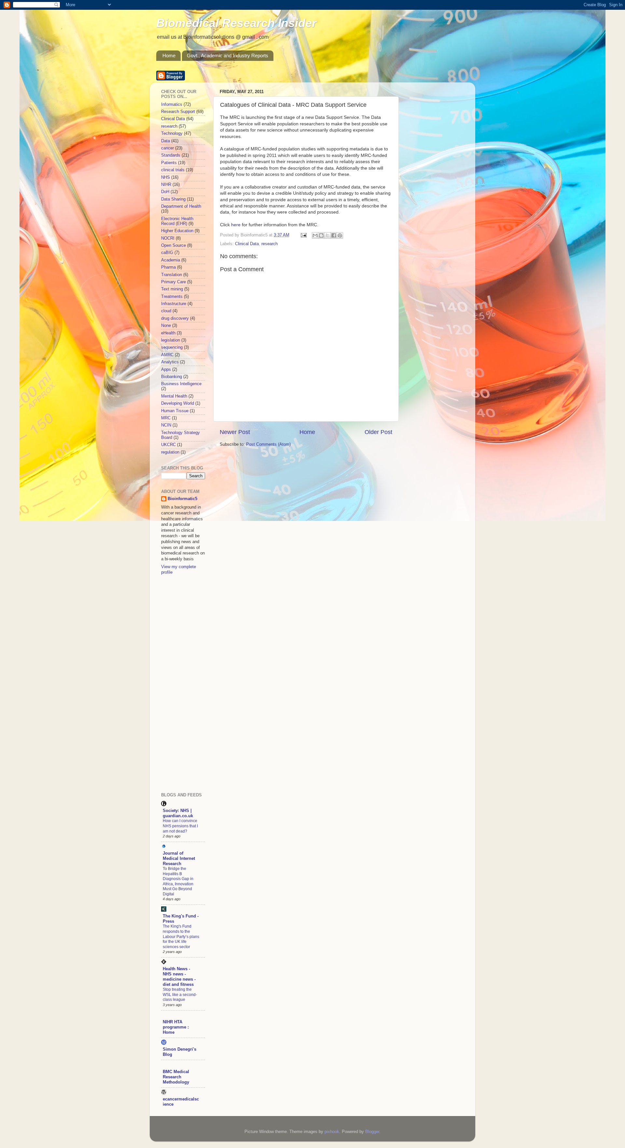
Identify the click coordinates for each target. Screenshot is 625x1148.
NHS (165, 177)
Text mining (172, 289)
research (269, 244)
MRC (166, 418)
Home (168, 55)
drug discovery (175, 318)
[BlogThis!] (321, 235)
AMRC (167, 355)
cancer (167, 148)
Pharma (168, 267)
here (236, 224)
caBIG (167, 252)
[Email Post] (303, 235)
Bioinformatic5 (182, 499)
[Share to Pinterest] (340, 235)
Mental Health (174, 396)
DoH (165, 191)
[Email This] (315, 235)
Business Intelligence (181, 384)
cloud (166, 311)
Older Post (378, 432)
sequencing (172, 347)
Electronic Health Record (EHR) (177, 221)
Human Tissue (174, 411)
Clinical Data (247, 244)
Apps (166, 369)
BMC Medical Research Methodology (176, 1077)
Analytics (170, 362)
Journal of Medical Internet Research (179, 858)
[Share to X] (327, 235)
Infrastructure (173, 303)
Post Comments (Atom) (268, 444)
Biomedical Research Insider (236, 23)
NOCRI (167, 238)
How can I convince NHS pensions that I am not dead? (180, 826)
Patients (169, 163)
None (166, 325)
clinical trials (173, 170)
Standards (170, 155)
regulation (170, 452)
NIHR (166, 184)
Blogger (372, 1131)
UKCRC (168, 444)
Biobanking (171, 376)
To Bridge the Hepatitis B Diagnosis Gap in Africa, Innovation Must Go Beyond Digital (178, 881)
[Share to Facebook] (333, 235)
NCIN (166, 425)
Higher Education (177, 231)
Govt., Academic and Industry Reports (227, 55)
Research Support (178, 111)
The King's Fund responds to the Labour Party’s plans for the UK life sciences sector (181, 936)
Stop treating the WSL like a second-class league (180, 994)
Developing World (177, 403)
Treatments (172, 296)
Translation (171, 275)
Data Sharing (173, 199)
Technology (172, 133)
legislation (170, 340)
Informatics (171, 104)
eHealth (168, 333)
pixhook (332, 1131)
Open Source (173, 245)
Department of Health (181, 206)
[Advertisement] (187, 683)
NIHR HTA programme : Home (176, 1027)
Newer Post (235, 432)
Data (165, 141)
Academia (170, 260)
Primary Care (173, 282)
